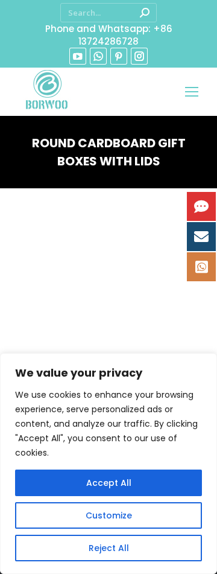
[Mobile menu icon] (191, 92)
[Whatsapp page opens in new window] (98, 56)
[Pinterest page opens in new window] (118, 56)
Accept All (108, 483)
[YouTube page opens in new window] (77, 56)
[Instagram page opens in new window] (139, 56)
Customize (109, 515)
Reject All (109, 548)
